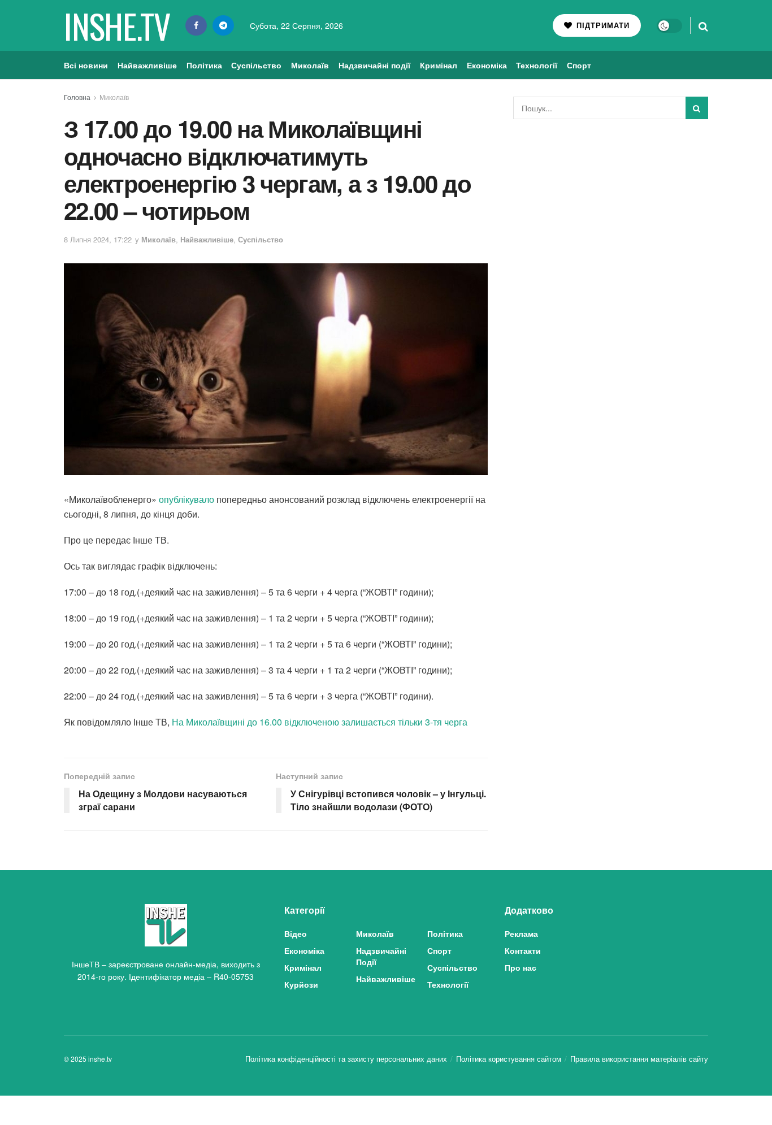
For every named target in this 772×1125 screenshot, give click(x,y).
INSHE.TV (117, 25)
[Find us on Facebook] (196, 25)
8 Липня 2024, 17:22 (98, 239)
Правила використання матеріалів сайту (639, 1058)
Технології (536, 65)
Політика (204, 65)
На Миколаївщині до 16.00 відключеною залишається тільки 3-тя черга (319, 721)
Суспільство (256, 65)
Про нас (520, 967)
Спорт (579, 65)
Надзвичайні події (374, 65)
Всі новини (86, 65)
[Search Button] (703, 25)
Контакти (523, 950)
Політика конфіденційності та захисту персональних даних (346, 1058)
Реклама (521, 933)
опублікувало (186, 499)
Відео (295, 933)
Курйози (301, 984)
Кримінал (438, 65)
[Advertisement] (611, 212)
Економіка (487, 65)
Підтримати (602, 25)
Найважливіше (147, 65)
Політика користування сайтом (508, 1058)
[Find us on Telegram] (223, 25)
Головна (77, 97)
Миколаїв (310, 65)
